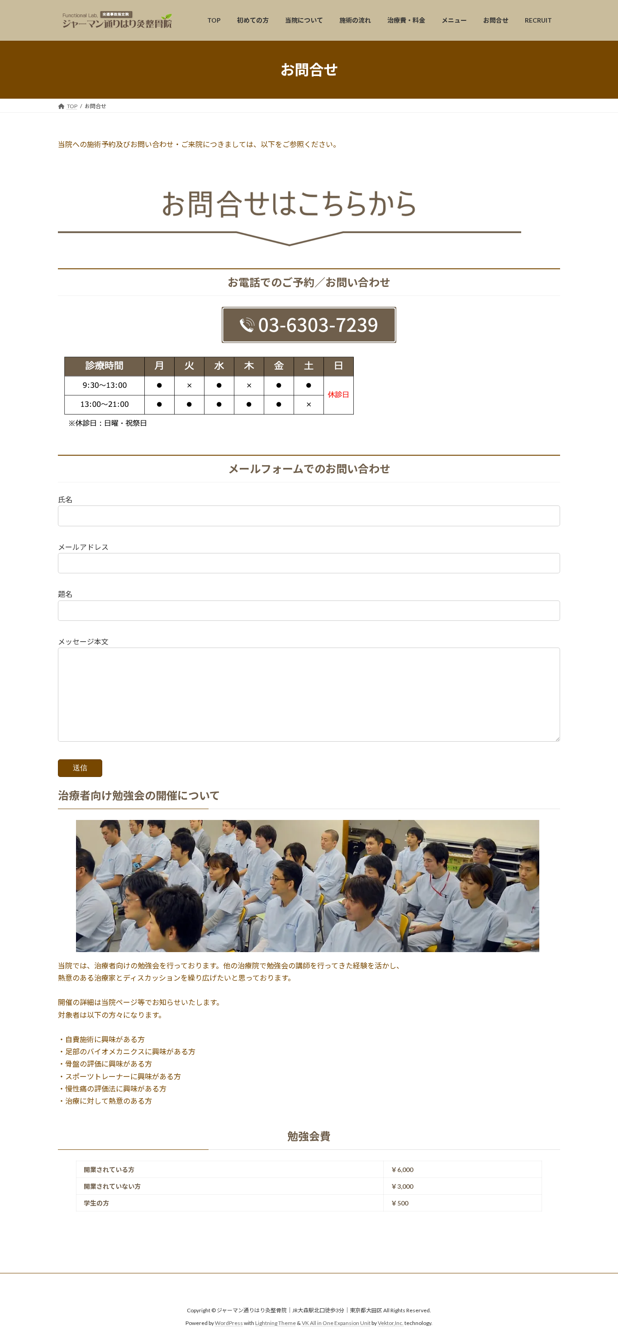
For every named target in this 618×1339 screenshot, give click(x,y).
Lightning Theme (275, 1323)
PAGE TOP (595, 1290)
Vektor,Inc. (391, 1323)
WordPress (229, 1323)
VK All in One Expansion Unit (336, 1323)
